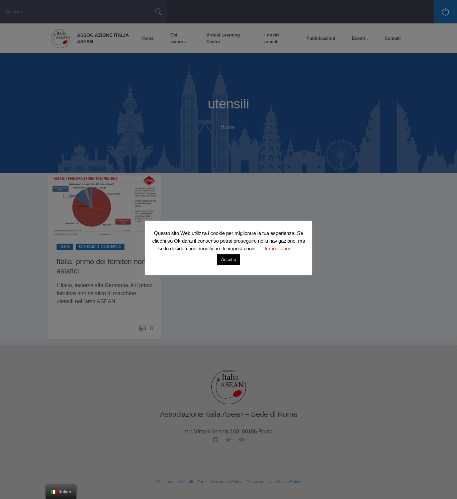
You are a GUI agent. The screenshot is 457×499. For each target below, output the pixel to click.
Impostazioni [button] (278, 248)
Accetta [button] (228, 259)
